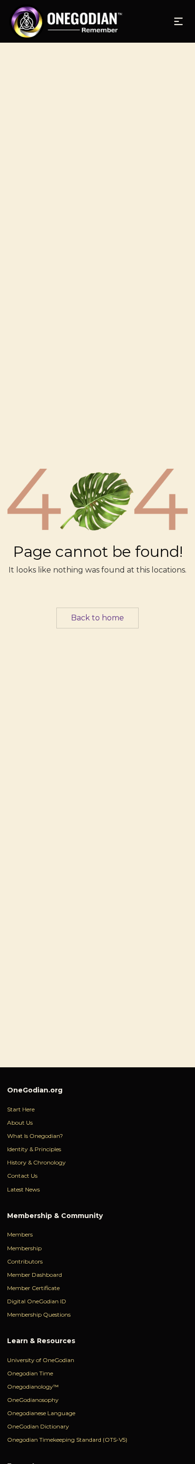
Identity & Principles (34, 1149)
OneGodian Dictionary (38, 1426)
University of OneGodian (40, 1360)
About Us (20, 1122)
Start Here (21, 1109)
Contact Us (22, 1175)
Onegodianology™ (33, 1386)
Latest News (23, 1189)
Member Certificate (33, 1287)
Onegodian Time (30, 1373)
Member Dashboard (34, 1274)
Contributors (25, 1261)
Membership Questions (39, 1314)
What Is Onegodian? (35, 1135)
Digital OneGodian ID (36, 1301)
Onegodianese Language (41, 1413)
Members (20, 1234)
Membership (24, 1248)
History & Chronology (36, 1162)
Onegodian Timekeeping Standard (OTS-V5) (67, 1439)
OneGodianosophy (33, 1399)
